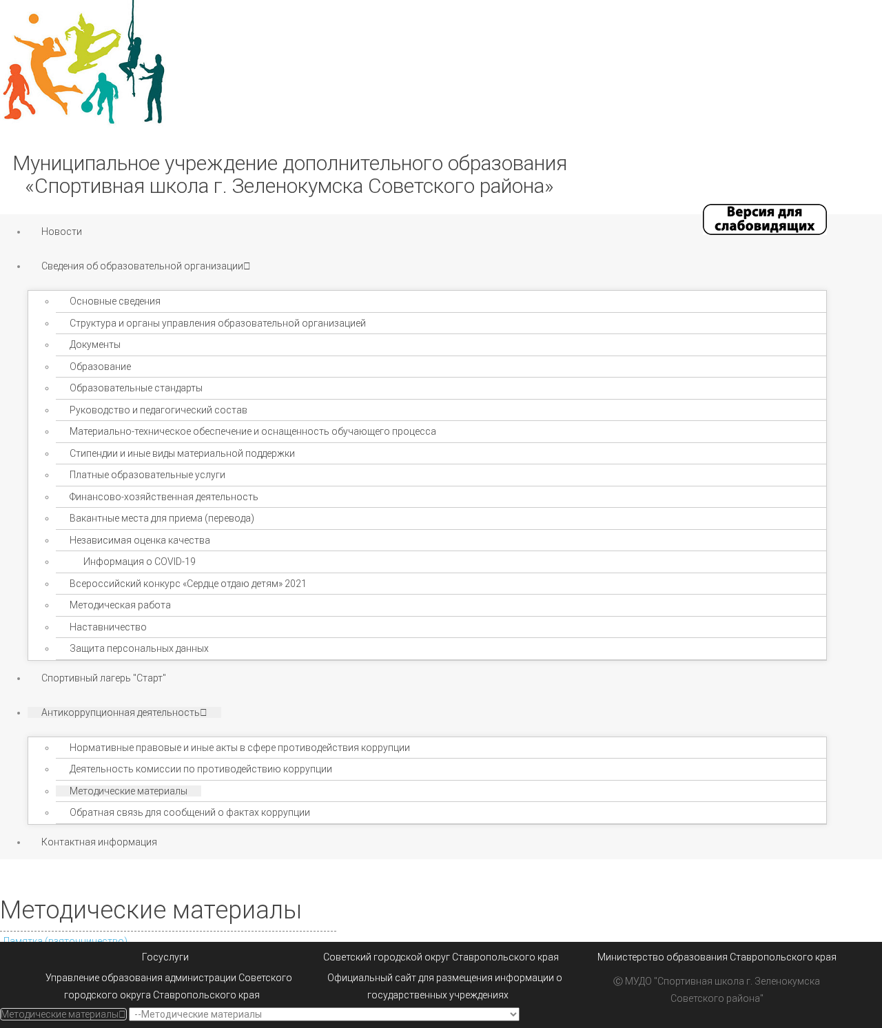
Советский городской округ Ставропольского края (441, 957)
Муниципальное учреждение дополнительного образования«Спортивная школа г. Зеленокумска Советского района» (289, 174)
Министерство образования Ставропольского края (717, 957)
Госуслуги (165, 957)
